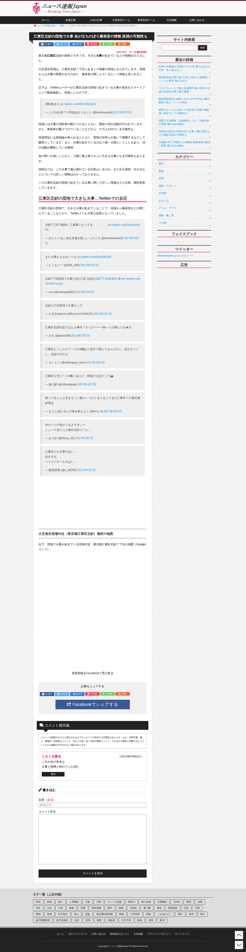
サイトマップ (182, 934)
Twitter (176, 901)
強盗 (87, 914)
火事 (98, 901)
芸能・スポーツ (167, 185)
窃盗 (148, 914)
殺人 (60, 901)
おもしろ (164, 200)
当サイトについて (77, 934)
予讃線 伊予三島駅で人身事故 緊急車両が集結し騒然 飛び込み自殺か (185, 144)
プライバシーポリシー (159, 934)
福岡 (121, 908)
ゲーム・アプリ (167, 208)
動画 (121, 914)
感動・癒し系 (166, 215)
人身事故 (74, 901)
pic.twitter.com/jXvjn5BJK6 (94, 256)
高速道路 (172, 908)
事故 (161, 171)
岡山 (202, 914)
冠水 (77, 920)
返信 (53, 774)
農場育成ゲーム (146, 20)
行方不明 (126, 920)
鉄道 (49, 901)
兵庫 (82, 908)
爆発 (99, 920)
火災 (49, 908)
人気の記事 (96, 20)
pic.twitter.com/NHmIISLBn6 (78, 104)
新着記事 (71, 20)
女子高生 (63, 914)
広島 (186, 908)
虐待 (151, 920)
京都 (197, 908)
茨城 (49, 914)
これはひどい (164, 914)
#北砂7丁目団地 (103, 278)
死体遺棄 (96, 908)
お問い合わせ (196, 20)
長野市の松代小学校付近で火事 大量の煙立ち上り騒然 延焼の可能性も (184, 133)
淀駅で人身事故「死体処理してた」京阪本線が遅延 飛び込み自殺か (184, 122)
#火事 (117, 278)
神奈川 (131, 901)
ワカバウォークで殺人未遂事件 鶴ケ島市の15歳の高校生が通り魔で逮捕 (184, 90)
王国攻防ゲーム (121, 20)
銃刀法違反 (62, 920)
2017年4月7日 (123, 112)
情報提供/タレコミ (119, 934)
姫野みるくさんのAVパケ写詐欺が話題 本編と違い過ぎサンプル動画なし (184, 111)
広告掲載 (172, 20)
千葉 (60, 908)
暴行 (180, 914)
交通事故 (162, 901)
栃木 (191, 914)
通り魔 (146, 908)
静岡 (38, 914)
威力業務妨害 (43, 920)
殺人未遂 (146, 901)
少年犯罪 (135, 914)
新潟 (162, 920)
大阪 (87, 901)
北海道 (133, 908)
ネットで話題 (115, 901)
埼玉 (38, 908)
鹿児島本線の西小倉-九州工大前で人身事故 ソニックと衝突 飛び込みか (185, 79)
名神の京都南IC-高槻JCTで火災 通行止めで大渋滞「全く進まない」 (184, 68)
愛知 (189, 901)
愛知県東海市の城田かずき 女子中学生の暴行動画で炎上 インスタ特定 (184, 100)
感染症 (111, 920)
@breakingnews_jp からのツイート (175, 255)
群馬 (88, 920)
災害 (161, 178)
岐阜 (139, 920)
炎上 (76, 914)
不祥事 (162, 193)
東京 (38, 901)
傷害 (71, 908)
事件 (161, 163)
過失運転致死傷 (104, 914)
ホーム (45, 20)
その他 (162, 222)
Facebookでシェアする (94, 704)
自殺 (200, 901)
